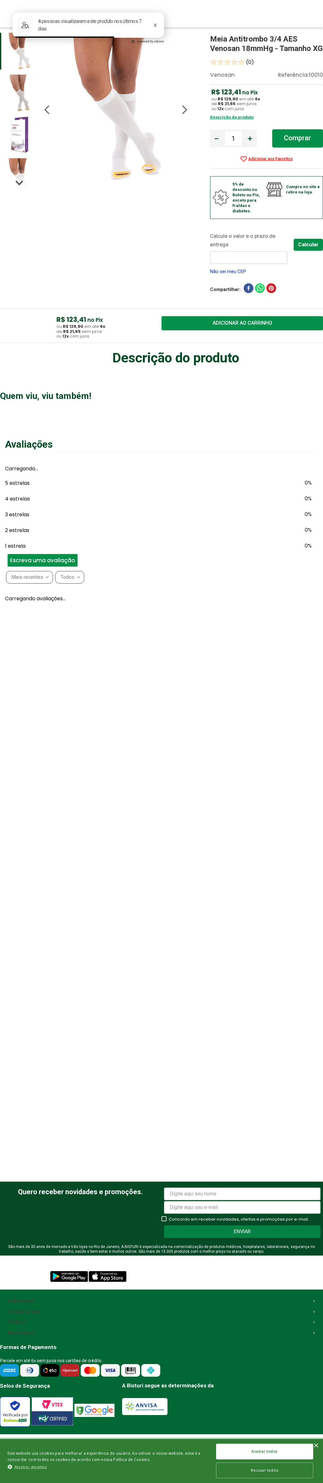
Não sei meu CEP (228, 271)
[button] (3, 1100)
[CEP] (252, 248)
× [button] (316, 1445)
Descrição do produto (232, 117)
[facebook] (249, 289)
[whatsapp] (260, 289)
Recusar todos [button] (264, 1470)
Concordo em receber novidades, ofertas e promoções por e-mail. (239, 1420)
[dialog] (161, 1460)
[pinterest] (271, 289)
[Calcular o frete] (308, 245)
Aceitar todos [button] (264, 1451)
